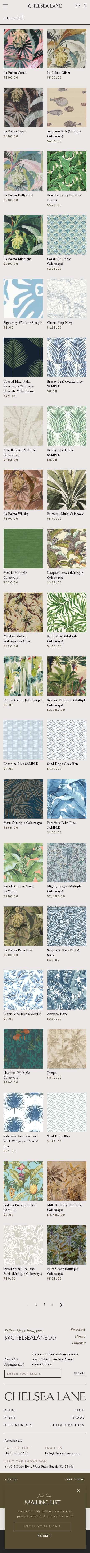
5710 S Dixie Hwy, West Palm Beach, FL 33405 (39, 1467)
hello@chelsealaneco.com (62, 1453)
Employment (75, 1479)
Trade (78, 1417)
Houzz (80, 1336)
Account (12, 1479)
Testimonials (18, 1425)
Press (10, 1417)
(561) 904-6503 (17, 1454)
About (11, 1410)
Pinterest (79, 1343)
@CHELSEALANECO (30, 1337)
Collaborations (67, 1425)
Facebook (78, 1330)
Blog (80, 1410)
